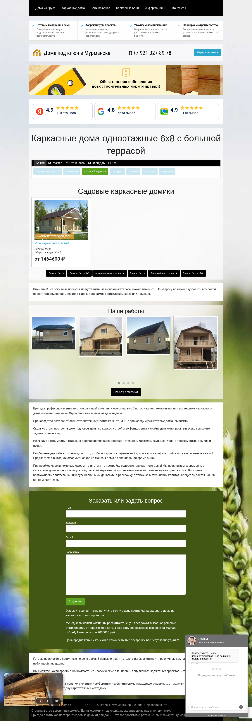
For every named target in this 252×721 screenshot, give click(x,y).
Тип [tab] (42, 163)
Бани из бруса (100, 8)
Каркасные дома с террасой (110, 273)
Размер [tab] (56, 163)
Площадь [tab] (98, 163)
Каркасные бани (127, 8)
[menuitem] (45, 8)
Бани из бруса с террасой (164, 273)
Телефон (71, 522)
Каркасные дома (73, 8)
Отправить (75, 601)
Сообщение (73, 552)
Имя (68, 507)
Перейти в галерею (125, 392)
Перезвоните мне (207, 52)
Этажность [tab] (77, 163)
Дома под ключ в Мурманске (76, 53)
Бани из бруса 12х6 (193, 273)
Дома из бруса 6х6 (79, 273)
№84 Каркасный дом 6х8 (51, 243)
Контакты (179, 8)
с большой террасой (95, 171)
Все (113, 163)
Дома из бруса (45, 8)
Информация (154, 8)
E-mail (69, 537)
